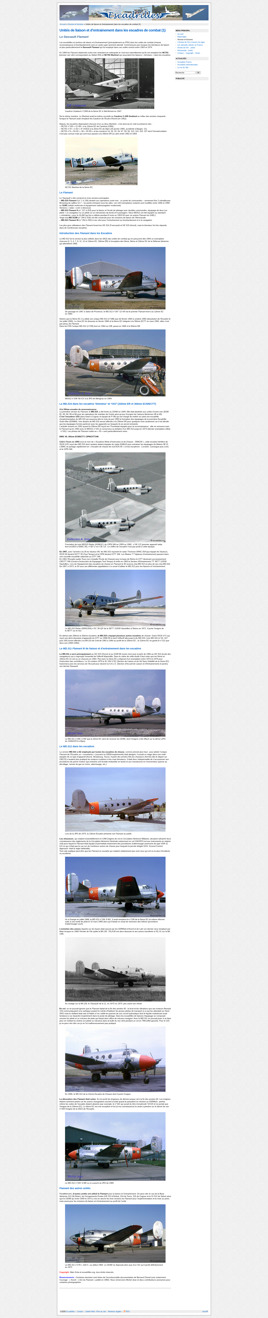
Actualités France (184, 62)
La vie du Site (182, 67)
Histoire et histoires (75, 24)
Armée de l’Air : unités (186, 48)
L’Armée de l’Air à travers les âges (191, 42)
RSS (127, 1311)
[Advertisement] (192, 125)
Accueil (63, 24)
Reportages (182, 37)
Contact (80, 1311)
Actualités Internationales (187, 65)
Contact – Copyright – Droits (188, 53)
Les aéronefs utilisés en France (190, 45)
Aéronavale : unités (185, 50)
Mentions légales (114, 1311)
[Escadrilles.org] (134, 20)
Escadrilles (70, 1311)
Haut (204, 1311)
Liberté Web (90, 1311)
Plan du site (101, 1311)
